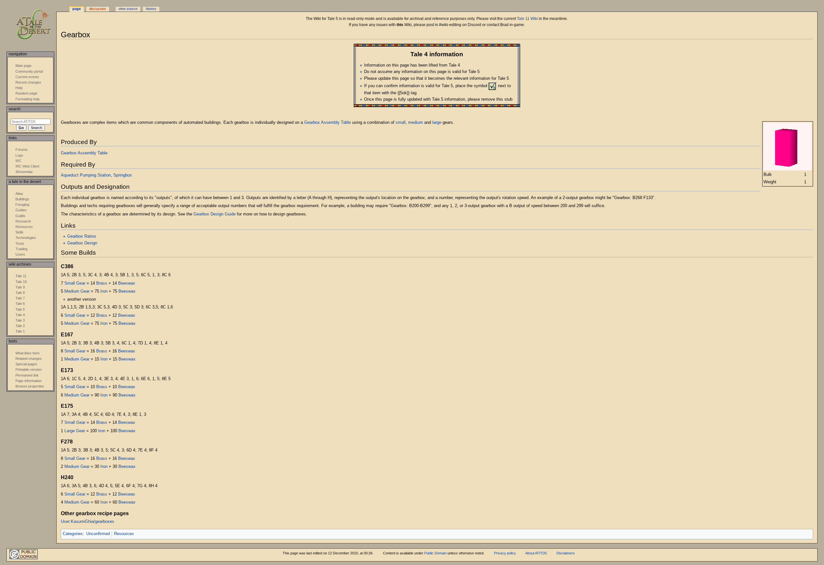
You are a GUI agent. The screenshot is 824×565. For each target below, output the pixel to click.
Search (15, 109)
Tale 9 (20, 287)
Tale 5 (20, 309)
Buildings (22, 199)
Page (76, 9)
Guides (21, 210)
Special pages (26, 364)
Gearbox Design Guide (214, 214)
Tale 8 (20, 293)
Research (23, 221)
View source (127, 9)
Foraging (22, 204)
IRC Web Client (27, 166)
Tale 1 (20, 331)
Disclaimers (566, 553)
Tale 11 (20, 276)
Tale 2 (20, 326)
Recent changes (28, 82)
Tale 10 (21, 282)
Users (20, 254)
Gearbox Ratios (81, 236)
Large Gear (74, 431)
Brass (101, 283)
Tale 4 (20, 315)
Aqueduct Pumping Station (86, 175)
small (401, 122)
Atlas (19, 194)
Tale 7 (20, 298)
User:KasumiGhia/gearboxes (87, 521)
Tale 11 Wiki (527, 18)
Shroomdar (24, 172)
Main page (23, 66)
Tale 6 (20, 303)
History (151, 9)
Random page (26, 93)
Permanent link (27, 375)
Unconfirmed (98, 534)
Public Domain (435, 553)
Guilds (20, 216)
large (436, 122)
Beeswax (126, 283)
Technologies (25, 238)
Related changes (28, 358)
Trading (21, 249)
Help (19, 88)
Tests (19, 243)
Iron (104, 291)
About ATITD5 (536, 553)
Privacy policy (505, 553)
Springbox (122, 175)
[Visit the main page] (38, 25)
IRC (18, 161)
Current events (27, 77)
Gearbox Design (82, 243)
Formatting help (27, 99)
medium (415, 122)
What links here (27, 353)
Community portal (29, 71)
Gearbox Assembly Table (327, 122)
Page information (28, 381)
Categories (73, 534)
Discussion (97, 9)
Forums (21, 149)
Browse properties (29, 386)
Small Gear (74, 283)
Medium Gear (76, 291)
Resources (124, 534)
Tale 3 (20, 320)
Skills (19, 232)
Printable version (28, 369)
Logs (19, 155)
